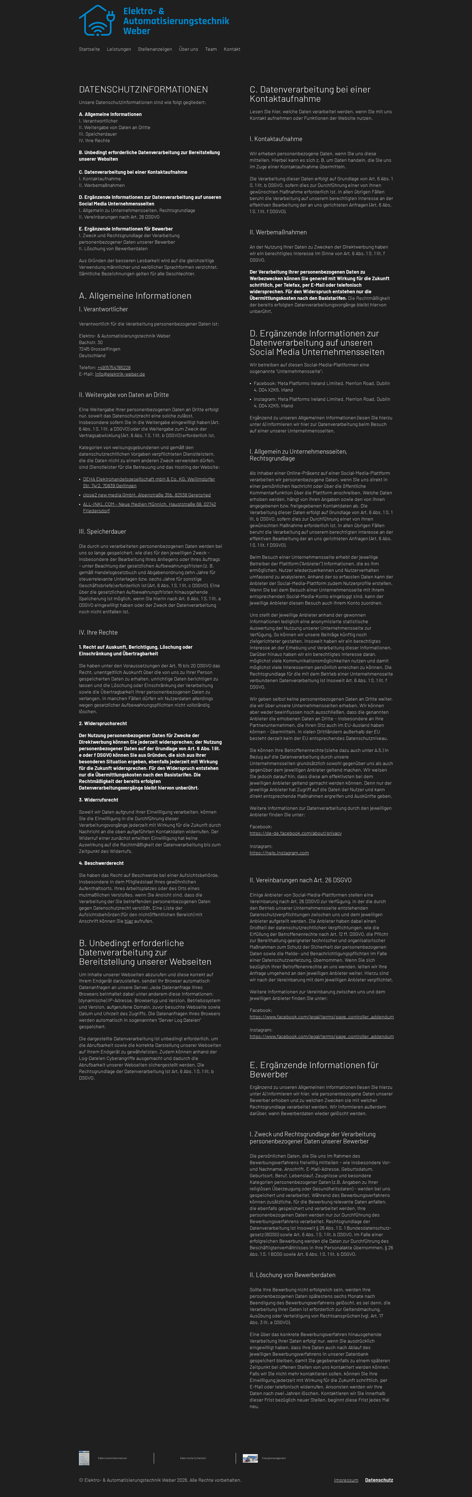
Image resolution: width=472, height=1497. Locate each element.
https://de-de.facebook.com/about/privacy (296, 833)
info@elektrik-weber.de (120, 374)
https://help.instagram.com (279, 853)
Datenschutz (379, 1480)
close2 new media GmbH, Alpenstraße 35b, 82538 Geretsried (147, 495)
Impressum (346, 1480)
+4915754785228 (114, 367)
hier (129, 921)
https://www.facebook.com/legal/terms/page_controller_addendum (322, 1017)
